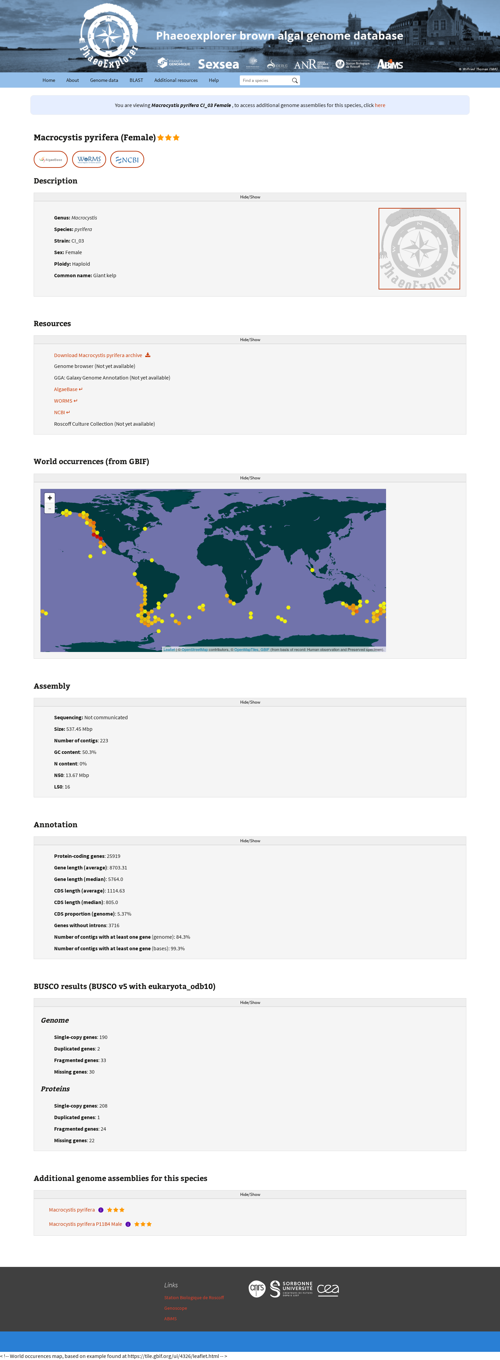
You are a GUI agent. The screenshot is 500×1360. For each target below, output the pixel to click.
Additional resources (176, 80)
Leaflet (169, 649)
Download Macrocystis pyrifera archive (99, 355)
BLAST (136, 80)
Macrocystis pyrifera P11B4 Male (86, 1223)
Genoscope (175, 1308)
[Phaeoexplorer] (250, 36)
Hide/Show (250, 197)
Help (214, 80)
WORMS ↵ (66, 400)
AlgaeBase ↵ (68, 389)
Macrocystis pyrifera (72, 1209)
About (72, 80)
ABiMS (170, 1318)
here (380, 105)
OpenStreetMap (195, 649)
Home (49, 80)
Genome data (104, 80)
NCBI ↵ (62, 412)
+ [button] (50, 498)
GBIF (265, 649)
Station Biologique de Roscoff (194, 1297)
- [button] (49, 508)
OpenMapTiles (246, 649)
